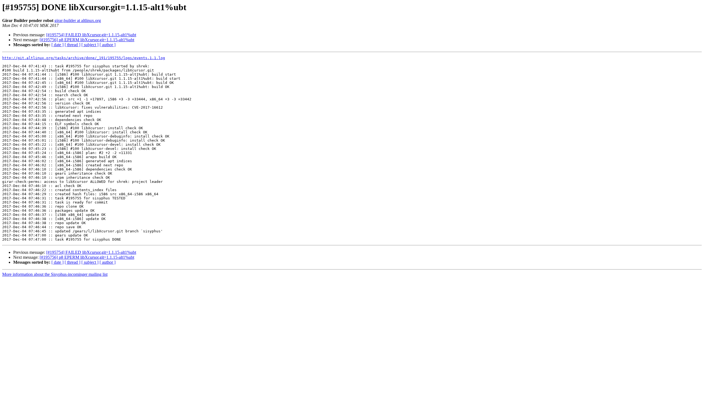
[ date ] (57, 44)
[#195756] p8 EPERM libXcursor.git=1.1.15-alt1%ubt (87, 39)
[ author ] (108, 44)
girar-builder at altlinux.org (77, 20)
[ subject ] (89, 44)
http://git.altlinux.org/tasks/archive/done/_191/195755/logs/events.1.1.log (83, 58)
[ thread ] (72, 44)
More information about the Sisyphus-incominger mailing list (55, 274)
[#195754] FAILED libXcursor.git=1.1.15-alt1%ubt (91, 34)
